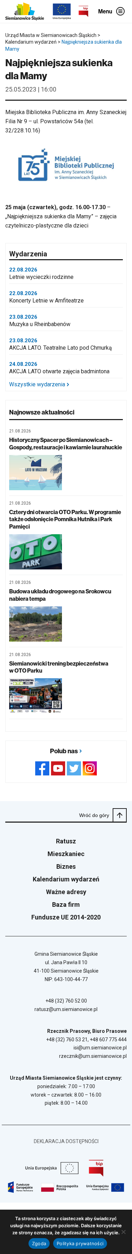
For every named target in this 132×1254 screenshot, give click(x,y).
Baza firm (66, 904)
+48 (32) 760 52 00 (66, 1001)
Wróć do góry (94, 815)
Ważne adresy (66, 892)
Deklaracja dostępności (66, 1141)
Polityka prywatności (80, 1243)
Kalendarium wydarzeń (66, 879)
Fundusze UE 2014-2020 (66, 917)
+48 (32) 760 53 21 (67, 1039)
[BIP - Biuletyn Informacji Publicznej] (83, 11)
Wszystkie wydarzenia (37, 384)
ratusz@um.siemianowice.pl (66, 1009)
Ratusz (66, 841)
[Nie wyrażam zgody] (123, 1231)
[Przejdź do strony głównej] (24, 11)
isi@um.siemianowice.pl (100, 1047)
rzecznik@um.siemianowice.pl (93, 1056)
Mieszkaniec (66, 853)
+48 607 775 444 (108, 1039)
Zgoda (39, 1243)
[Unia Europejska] (62, 11)
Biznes (66, 866)
